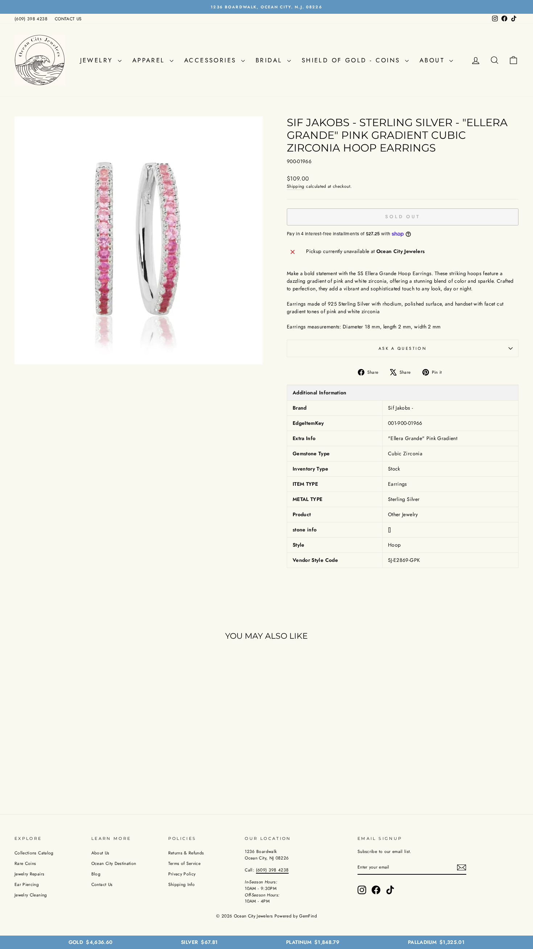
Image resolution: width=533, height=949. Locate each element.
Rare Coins (25, 863)
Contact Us (102, 884)
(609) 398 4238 (31, 19)
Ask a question (403, 348)
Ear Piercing (27, 884)
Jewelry (98, 60)
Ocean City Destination (113, 863)
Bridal (270, 60)
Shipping (296, 186)
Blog (95, 874)
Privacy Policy (182, 874)
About (433, 60)
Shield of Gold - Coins (352, 60)
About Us (100, 853)
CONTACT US (68, 19)
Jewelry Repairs (29, 874)
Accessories (211, 60)
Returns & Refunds (186, 853)
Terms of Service (184, 863)
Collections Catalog (34, 853)
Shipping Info (181, 884)
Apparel (150, 60)
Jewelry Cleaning (31, 895)
